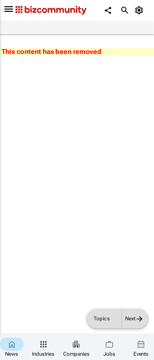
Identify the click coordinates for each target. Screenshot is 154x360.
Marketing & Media (83, 28)
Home (11, 28)
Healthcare (39, 28)
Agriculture (128, 28)
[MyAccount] (140, 10)
